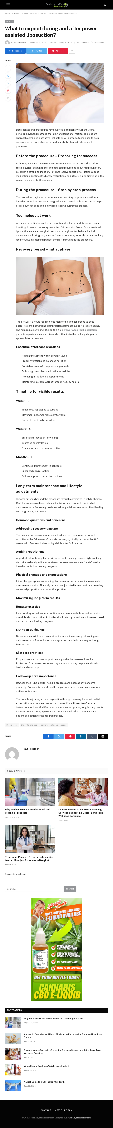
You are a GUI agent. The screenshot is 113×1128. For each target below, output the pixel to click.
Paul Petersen (20, 43)
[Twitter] (8, 76)
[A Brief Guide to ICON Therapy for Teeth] (13, 1085)
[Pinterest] (8, 90)
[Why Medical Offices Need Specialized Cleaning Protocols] (30, 792)
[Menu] (8, 4)
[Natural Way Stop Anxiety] (56, 5)
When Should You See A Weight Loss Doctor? (46, 1066)
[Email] (8, 98)
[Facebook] (8, 68)
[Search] (105, 4)
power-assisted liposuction (54, 725)
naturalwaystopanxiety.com (78, 1118)
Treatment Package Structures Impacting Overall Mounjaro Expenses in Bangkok (29, 859)
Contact (46, 1110)
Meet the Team (63, 1110)
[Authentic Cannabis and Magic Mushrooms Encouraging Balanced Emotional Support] (13, 1038)
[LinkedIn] (8, 83)
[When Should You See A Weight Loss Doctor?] (13, 1069)
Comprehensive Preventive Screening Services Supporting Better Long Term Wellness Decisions (80, 812)
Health (9, 21)
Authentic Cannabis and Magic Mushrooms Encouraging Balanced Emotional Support (63, 1035)
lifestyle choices (29, 725)
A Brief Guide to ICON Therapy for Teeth (44, 1082)
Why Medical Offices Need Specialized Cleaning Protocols (27, 811)
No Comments (83, 43)
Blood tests (12, 725)
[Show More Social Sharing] (72, 51)
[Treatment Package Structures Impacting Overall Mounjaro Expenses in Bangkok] (30, 839)
